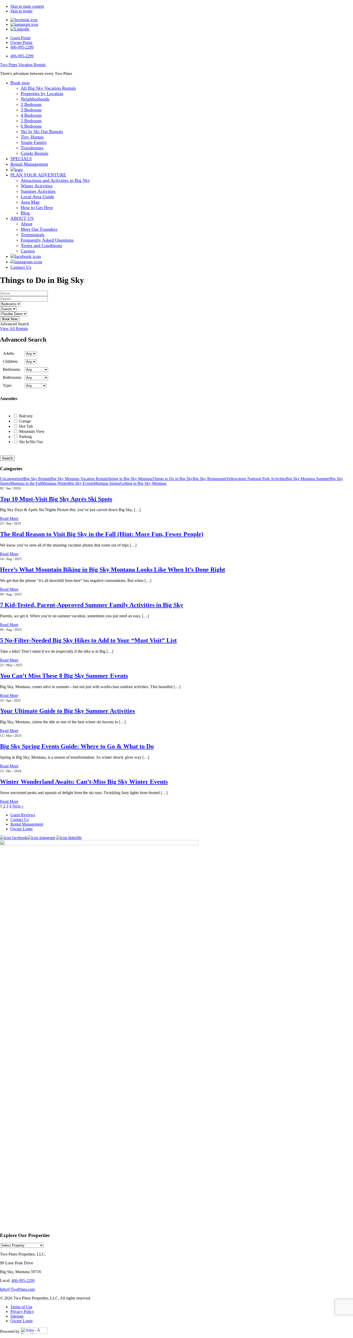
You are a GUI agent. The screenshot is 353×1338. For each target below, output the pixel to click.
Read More (9, 518)
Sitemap (17, 1316)
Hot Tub (26, 426)
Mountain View (32, 431)
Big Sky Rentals (37, 478)
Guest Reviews (22, 815)
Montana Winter (55, 483)
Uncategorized (12, 478)
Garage (25, 421)
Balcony (26, 416)
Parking (25, 436)
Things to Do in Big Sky (172, 478)
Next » (18, 806)
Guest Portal (20, 38)
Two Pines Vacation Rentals (23, 65)
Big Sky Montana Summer (308, 478)
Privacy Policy (22, 1311)
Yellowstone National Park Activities (256, 478)
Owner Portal (21, 42)
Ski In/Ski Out (31, 442)
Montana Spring (107, 483)
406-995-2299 (22, 47)
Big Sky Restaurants (209, 478)
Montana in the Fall (26, 483)
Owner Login (21, 829)
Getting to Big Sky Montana (143, 483)
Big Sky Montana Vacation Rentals (79, 478)
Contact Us (19, 819)
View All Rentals (14, 328)
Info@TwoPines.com (17, 1289)
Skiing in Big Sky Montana (130, 478)
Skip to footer (21, 11)
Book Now (9, 319)
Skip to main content (27, 6)
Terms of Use (21, 1307)
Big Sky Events (81, 483)
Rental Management (26, 824)
